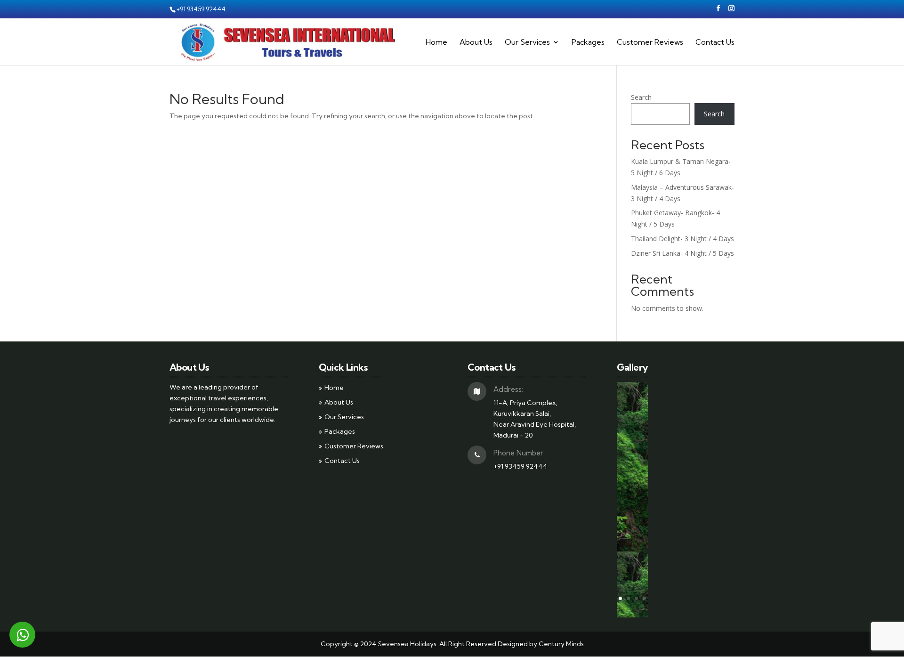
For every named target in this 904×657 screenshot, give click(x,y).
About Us (476, 43)
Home (436, 43)
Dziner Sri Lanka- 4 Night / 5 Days (682, 253)
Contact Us (714, 43)
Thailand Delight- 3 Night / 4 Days (682, 238)
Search (641, 97)
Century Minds (561, 644)
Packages (588, 43)
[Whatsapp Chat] (22, 635)
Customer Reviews (650, 43)
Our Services (527, 43)
